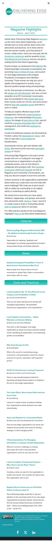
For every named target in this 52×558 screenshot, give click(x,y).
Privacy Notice (7, 525)
